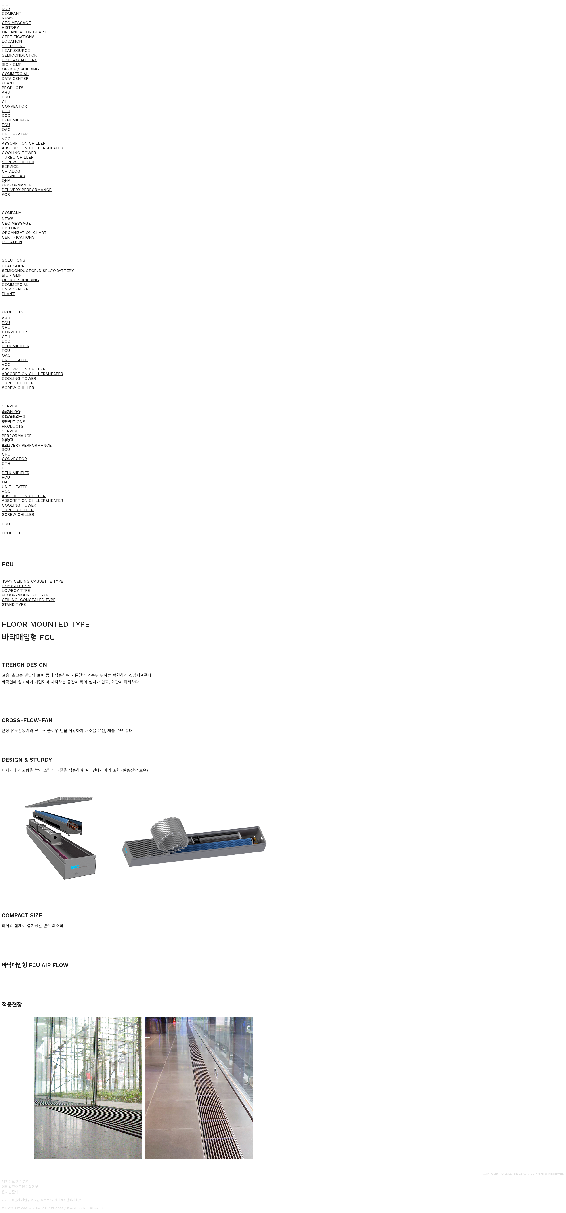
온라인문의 (10, 1192)
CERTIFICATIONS (18, 36)
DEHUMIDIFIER (15, 120)
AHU (6, 92)
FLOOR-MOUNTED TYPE (25, 595)
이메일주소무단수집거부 (20, 1187)
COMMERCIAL (15, 73)
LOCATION (12, 41)
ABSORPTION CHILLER (24, 143)
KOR (6, 8)
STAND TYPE (14, 604)
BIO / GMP (12, 64)
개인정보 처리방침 (15, 1181)
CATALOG (11, 171)
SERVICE (10, 166)
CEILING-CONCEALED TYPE (28, 599)
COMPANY (11, 13)
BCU (6, 97)
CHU (6, 101)
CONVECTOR (14, 106)
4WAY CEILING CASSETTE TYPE (32, 581)
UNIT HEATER (15, 134)
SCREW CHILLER (18, 161)
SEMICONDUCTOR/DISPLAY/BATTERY (38, 270)
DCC (6, 115)
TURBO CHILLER (18, 157)
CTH (6, 110)
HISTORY (10, 27)
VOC (6, 138)
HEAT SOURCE (16, 50)
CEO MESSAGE (16, 22)
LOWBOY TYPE (16, 590)
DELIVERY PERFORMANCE (27, 189)
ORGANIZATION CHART (24, 32)
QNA (6, 180)
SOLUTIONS (13, 46)
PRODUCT (11, 412)
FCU (6, 124)
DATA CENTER (15, 78)
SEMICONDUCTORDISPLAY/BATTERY (19, 57)
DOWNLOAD (13, 175)
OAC (6, 129)
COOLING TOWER (19, 152)
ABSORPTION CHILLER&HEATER (32, 148)
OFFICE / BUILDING (20, 69)
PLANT (8, 83)
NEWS (7, 18)
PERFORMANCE (17, 185)
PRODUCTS (12, 87)
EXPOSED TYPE (16, 585)
